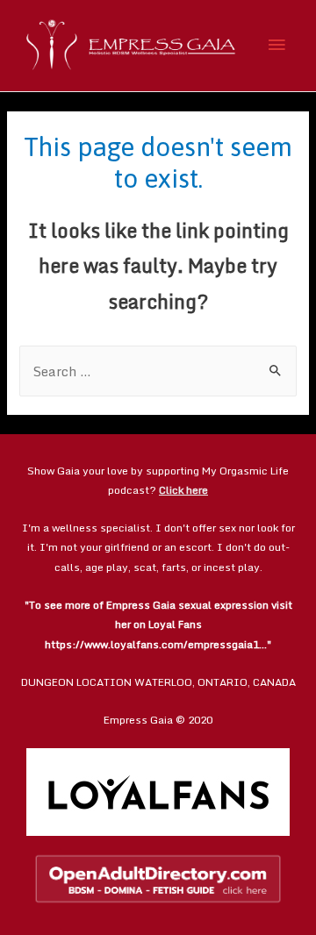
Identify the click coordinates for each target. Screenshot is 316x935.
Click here (183, 490)
